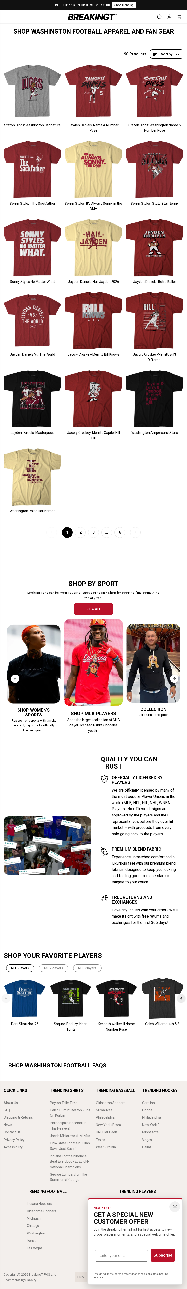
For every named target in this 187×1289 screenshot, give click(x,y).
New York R (151, 1125)
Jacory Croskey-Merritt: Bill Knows (93, 354)
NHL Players (87, 968)
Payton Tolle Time (64, 1103)
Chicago (33, 1226)
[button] (6, 16)
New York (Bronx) (109, 1125)
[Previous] (15, 679)
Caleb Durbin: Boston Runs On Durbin (70, 1112)
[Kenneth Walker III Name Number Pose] (116, 998)
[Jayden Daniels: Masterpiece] (32, 399)
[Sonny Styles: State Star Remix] (154, 169)
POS (47, 1274)
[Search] (159, 16)
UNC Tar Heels (107, 1132)
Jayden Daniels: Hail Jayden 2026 (93, 282)
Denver (32, 1241)
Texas (100, 1140)
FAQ (7, 1110)
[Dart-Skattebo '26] (24, 998)
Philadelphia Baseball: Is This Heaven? (68, 1125)
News (8, 1125)
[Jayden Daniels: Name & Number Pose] (93, 91)
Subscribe (162, 1255)
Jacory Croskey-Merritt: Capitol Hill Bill (93, 435)
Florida (147, 1110)
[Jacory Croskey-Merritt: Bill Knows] (93, 320)
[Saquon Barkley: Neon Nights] (70, 998)
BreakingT (36, 1274)
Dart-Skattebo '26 (24, 1024)
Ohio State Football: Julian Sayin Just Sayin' (70, 1145)
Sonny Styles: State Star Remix (154, 203)
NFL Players (20, 968)
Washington (36, 1233)
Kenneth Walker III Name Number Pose (116, 1026)
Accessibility (13, 1147)
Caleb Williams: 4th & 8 (162, 1024)
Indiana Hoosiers (39, 1204)
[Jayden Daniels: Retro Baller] (154, 248)
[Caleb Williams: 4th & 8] (162, 998)
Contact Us (12, 1132)
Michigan (34, 1218)
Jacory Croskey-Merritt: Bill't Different (154, 357)
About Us (11, 1103)
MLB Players (53, 968)
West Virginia (106, 1147)
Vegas (147, 1140)
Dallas (146, 1147)
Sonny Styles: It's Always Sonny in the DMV (93, 206)
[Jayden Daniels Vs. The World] (32, 320)
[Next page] (135, 532)
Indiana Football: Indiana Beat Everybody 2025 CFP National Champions (69, 1161)
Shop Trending (124, 5)
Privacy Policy (14, 1140)
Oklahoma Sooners (110, 1103)
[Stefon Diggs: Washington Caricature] (32, 91)
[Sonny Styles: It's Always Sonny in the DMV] (93, 169)
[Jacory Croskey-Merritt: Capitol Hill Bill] (93, 399)
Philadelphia (105, 1117)
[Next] (174, 679)
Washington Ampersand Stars (154, 433)
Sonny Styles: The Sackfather (32, 203)
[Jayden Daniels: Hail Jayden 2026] (93, 248)
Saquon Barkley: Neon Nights (70, 1026)
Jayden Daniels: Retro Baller (154, 282)
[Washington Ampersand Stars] (154, 399)
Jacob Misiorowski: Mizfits (70, 1136)
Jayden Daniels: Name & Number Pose (93, 127)
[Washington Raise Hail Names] (32, 477)
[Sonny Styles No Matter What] (32, 248)
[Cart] (179, 16)
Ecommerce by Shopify (20, 1280)
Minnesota (150, 1132)
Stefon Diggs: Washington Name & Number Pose (154, 127)
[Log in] (169, 16)
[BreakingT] (92, 16)
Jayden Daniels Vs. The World (32, 354)
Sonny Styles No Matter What (32, 282)
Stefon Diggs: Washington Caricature (32, 125)
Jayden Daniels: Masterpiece (32, 433)
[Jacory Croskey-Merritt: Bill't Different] (154, 320)
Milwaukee (104, 1110)
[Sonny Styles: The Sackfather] (32, 169)
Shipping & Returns (18, 1117)
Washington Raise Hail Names (32, 511)
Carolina (148, 1103)
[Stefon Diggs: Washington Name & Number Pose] (154, 91)
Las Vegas (35, 1248)
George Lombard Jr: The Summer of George (68, 1177)
